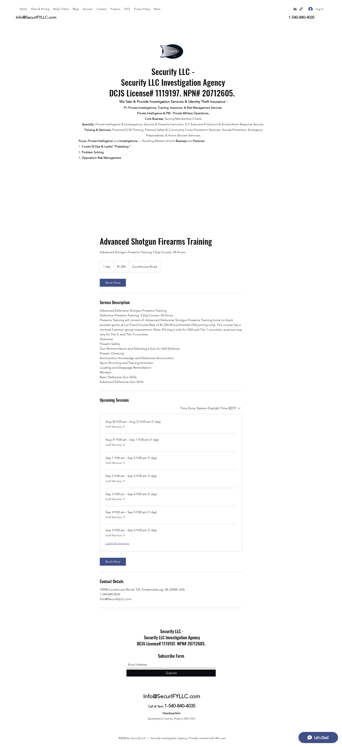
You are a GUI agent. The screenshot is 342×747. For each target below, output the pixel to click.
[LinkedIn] (295, 9)
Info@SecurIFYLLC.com (36, 17)
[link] (113, 283)
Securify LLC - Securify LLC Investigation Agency (173, 77)
